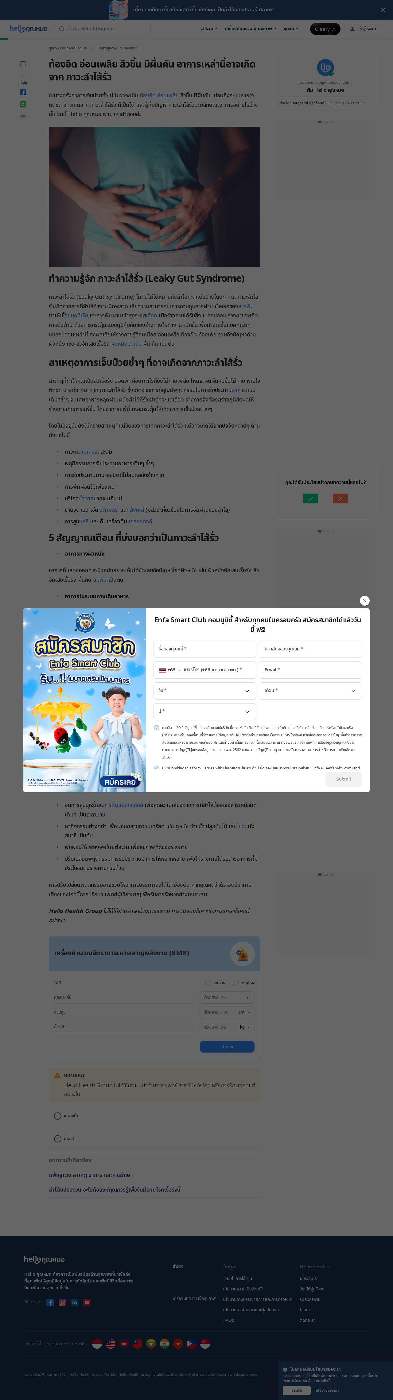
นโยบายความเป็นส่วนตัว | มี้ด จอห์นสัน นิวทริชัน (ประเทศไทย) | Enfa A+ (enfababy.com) (287, 768)
